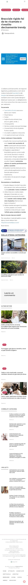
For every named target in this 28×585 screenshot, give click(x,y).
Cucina (13, 577)
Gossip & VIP (20, 571)
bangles (3, 95)
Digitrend (23, 556)
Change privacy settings (14, 567)
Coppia (19, 577)
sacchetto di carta (10, 110)
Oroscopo (12, 580)
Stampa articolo (9, 33)
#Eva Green (16, 10)
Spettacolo (7, 574)
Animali (5, 580)
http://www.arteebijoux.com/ (10, 222)
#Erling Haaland (6, 10)
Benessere (6, 577)
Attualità (11, 571)
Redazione (3, 331)
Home (4, 571)
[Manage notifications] (24, 581)
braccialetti (15, 93)
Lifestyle (15, 574)
